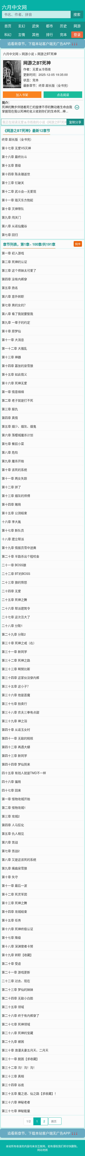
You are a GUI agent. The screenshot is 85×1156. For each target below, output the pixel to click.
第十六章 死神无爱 (14, 383)
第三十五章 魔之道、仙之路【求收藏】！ (30, 1093)
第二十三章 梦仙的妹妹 (17, 989)
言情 (21, 34)
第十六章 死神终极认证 (17, 929)
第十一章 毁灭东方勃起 (17, 200)
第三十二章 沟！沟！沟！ (19, 1067)
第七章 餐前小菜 (13, 443)
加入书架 (22, 94)
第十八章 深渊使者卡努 (17, 946)
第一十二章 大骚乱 (14, 348)
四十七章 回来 (11, 790)
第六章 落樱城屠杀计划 (17, 435)
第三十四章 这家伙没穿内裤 (20, 677)
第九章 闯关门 (11, 217)
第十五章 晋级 (11, 165)
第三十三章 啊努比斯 (16, 669)
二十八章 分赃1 (12, 625)
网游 (77, 25)
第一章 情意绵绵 (13, 391)
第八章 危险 (10, 452)
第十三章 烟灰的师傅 (16, 495)
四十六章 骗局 (11, 781)
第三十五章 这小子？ (16, 686)
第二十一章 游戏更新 (16, 972)
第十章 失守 (10, 877)
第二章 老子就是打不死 (17, 400)
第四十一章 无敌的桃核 (17, 738)
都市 (49, 25)
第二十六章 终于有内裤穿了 (20, 1015)
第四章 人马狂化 (13, 825)
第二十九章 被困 (13, 1041)
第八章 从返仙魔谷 (14, 226)
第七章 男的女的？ (14, 305)
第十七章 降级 (11, 937)
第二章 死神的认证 (14, 261)
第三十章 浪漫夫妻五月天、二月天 (25, 1050)
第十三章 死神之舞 (14, 903)
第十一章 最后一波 (14, 885)
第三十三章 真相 (13, 1076)
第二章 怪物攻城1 (14, 807)
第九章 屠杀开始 (13, 461)
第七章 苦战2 (11, 851)
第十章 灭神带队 (13, 208)
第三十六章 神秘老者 (16, 1102)
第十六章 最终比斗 (14, 156)
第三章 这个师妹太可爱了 (19, 270)
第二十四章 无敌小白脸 (17, 998)
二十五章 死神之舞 (14, 599)
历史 (63, 25)
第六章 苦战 (10, 842)
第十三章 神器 (11, 357)
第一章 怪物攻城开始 (16, 799)
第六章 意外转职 (13, 296)
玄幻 (21, 25)
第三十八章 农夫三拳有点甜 (20, 712)
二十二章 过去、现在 (16, 981)
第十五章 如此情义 (14, 374)
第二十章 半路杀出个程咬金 (20, 556)
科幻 (7, 34)
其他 (35, 34)
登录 (77, 34)
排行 (49, 34)
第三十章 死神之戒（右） (19, 643)
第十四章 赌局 (11, 504)
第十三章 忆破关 (13, 182)
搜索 (76, 14)
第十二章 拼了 (11, 487)
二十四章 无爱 (11, 591)
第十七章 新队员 (13, 530)
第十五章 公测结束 (14, 513)
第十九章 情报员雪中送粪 (19, 547)
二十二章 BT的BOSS (16, 573)
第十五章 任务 (11, 920)
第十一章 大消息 (13, 339)
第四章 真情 (10, 417)
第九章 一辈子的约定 (16, 322)
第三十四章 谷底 (13, 1085)
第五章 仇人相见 (13, 833)
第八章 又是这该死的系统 (19, 859)
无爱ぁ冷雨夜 (41, 69)
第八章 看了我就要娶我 (17, 313)
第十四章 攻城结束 (14, 911)
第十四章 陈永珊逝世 (16, 174)
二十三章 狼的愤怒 (14, 582)
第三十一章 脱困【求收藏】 (20, 1059)
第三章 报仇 (10, 409)
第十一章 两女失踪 (14, 478)
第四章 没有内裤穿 (14, 279)
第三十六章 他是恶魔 (16, 695)
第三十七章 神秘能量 (16, 1111)
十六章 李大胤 (11, 521)
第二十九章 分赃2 (14, 634)
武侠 (35, 25)
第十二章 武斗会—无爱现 (19, 191)
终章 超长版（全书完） (54, 85)
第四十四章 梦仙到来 (16, 764)
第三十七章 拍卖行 (14, 703)
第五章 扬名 (10, 287)
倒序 (78, 244)
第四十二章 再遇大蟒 (16, 747)
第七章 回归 (10, 234)
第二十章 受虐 (11, 963)
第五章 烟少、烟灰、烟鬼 (19, 426)
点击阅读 (63, 94)
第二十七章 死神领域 (16, 1024)
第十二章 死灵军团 (14, 894)
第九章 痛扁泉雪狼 (14, 868)
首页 (7, 25)
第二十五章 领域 (13, 1007)
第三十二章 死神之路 (16, 660)
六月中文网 (14, 7)
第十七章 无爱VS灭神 (16, 148)
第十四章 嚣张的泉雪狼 (17, 365)
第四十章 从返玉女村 (16, 729)
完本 (63, 34)
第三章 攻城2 (11, 816)
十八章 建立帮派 (13, 539)
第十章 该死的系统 (14, 469)
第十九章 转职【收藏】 (17, 955)
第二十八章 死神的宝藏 (17, 1033)
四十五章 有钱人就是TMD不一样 (24, 773)
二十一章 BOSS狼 (14, 565)
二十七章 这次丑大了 (16, 617)
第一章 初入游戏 (13, 253)
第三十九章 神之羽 (14, 721)
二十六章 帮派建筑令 (16, 608)
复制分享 (75, 122)
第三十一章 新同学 (14, 651)
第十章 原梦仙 (11, 331)
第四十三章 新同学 (14, 755)
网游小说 (28, 54)
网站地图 (42, 1150)
